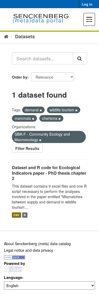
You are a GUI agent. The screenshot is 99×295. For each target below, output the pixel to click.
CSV (16, 215)
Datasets (25, 36)
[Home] (6, 36)
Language (13, 277)
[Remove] (41, 110)
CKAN (13, 269)
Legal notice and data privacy (28, 250)
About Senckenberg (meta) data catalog (37, 243)
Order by (19, 77)
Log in (87, 4)
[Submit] (80, 58)
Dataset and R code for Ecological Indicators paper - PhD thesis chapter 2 (49, 173)
